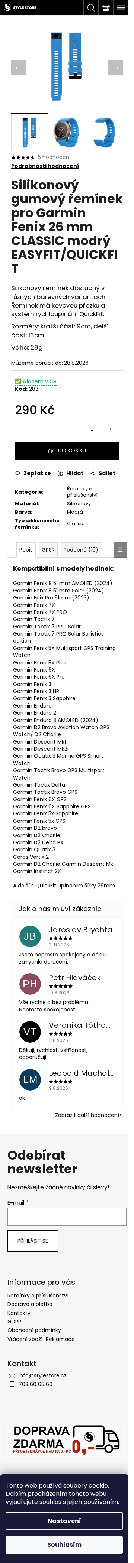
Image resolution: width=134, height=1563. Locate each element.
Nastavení (64, 1521)
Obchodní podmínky (34, 1330)
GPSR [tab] (48, 549)
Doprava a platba (29, 1304)
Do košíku (72, 450)
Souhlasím (64, 1544)
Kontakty (19, 1313)
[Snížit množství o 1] (74, 429)
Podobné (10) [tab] (81, 549)
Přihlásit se (32, 1241)
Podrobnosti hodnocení (45, 166)
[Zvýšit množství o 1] (110, 429)
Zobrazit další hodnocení (87, 1115)
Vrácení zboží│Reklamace (41, 1339)
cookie (98, 1485)
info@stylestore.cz (43, 1375)
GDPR (14, 1321)
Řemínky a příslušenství (82, 491)
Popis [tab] (26, 549)
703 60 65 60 (35, 1384)
